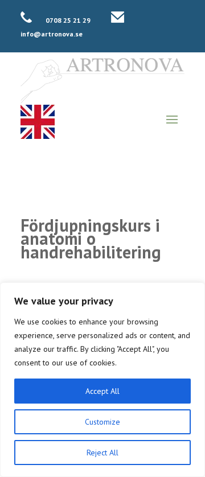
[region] (102, 379)
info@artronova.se (51, 34)
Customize (102, 422)
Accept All (102, 391)
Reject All (102, 452)
